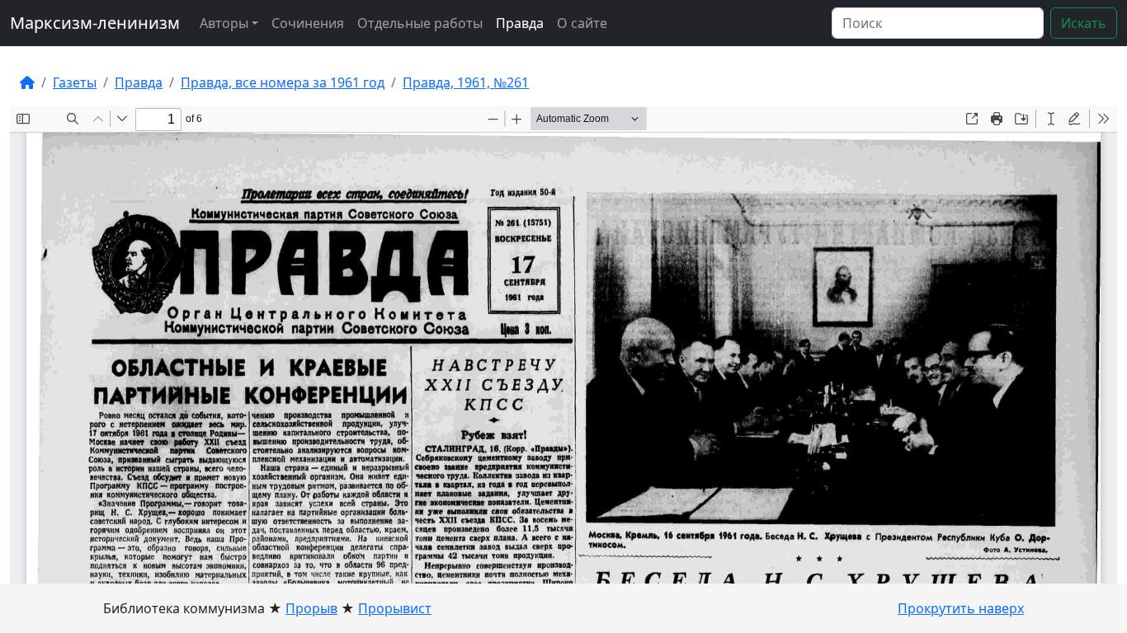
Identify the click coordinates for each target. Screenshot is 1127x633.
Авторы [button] (224, 23)
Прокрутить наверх (961, 608)
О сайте (582, 23)
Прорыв (311, 608)
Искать (1083, 23)
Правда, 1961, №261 (466, 82)
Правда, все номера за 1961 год (282, 82)
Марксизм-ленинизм (95, 23)
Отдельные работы (420, 23)
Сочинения (307, 23)
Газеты (75, 82)
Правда (520, 23)
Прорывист (394, 608)
